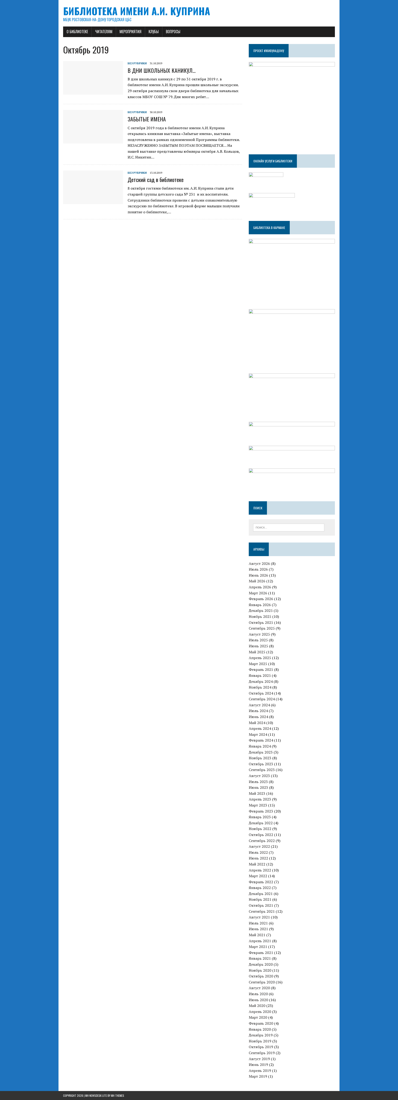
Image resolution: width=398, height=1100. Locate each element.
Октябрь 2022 (261, 834)
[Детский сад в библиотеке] (93, 200)
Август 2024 (259, 704)
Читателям (103, 31)
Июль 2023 (258, 781)
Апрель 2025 (260, 657)
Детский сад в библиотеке (156, 179)
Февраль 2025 (261, 669)
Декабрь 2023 (261, 752)
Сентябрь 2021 (262, 911)
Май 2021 (257, 934)
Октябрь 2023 (261, 763)
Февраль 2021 (261, 952)
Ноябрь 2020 (260, 970)
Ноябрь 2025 (260, 616)
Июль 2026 (258, 569)
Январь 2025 (260, 675)
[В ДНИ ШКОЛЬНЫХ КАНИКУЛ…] (93, 91)
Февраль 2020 (261, 1023)
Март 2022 (258, 875)
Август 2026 (259, 563)
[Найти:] (288, 527)
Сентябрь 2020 (262, 982)
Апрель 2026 (260, 587)
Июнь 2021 (258, 928)
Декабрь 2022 (261, 822)
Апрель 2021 (260, 940)
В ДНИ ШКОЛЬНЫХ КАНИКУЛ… (162, 70)
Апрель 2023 (260, 799)
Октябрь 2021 (261, 905)
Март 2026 (258, 592)
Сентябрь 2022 (262, 840)
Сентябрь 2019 (262, 1052)
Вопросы (173, 31)
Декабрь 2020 (261, 964)
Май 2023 (257, 793)
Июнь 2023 (258, 787)
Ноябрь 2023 (260, 757)
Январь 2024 (260, 746)
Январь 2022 (260, 887)
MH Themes (117, 1095)
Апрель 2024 (260, 728)
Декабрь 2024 (261, 681)
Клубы (154, 31)
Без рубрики (137, 63)
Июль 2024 (258, 710)
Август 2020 (259, 987)
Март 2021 (258, 946)
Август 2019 (259, 1058)
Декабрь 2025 (261, 610)
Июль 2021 (258, 923)
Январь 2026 (260, 604)
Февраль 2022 (261, 881)
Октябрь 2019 (261, 1046)
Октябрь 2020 (261, 976)
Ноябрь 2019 (260, 1041)
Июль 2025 (258, 639)
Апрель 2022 (260, 870)
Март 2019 (258, 1076)
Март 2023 (258, 805)
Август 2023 (259, 775)
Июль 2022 (258, 852)
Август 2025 (259, 634)
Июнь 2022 (258, 858)
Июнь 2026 (258, 575)
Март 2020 (258, 1017)
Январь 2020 (260, 1029)
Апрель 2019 (260, 1070)
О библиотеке (77, 31)
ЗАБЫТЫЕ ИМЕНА (147, 119)
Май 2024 (257, 722)
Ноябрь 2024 (260, 687)
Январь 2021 (260, 958)
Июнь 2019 (258, 1064)
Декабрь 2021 (261, 893)
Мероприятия (130, 31)
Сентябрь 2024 (262, 698)
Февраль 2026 (261, 598)
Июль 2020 (258, 993)
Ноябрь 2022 (260, 828)
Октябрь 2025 (261, 622)
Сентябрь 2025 (262, 628)
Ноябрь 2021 (260, 899)
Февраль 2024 (261, 740)
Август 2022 (259, 846)
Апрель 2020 (260, 1011)
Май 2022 (257, 864)
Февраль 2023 (261, 811)
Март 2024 (258, 734)
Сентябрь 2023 (262, 769)
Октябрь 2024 (261, 693)
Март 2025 (258, 663)
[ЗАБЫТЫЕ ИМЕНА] (93, 140)
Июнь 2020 (258, 999)
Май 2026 (257, 581)
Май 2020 (257, 1005)
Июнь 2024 (258, 716)
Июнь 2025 (258, 645)
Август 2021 (259, 917)
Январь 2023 (260, 816)
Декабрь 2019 (261, 1035)
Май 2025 (257, 651)
